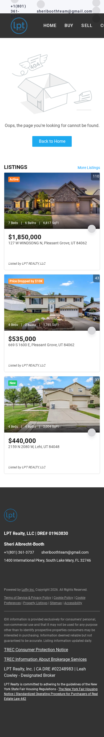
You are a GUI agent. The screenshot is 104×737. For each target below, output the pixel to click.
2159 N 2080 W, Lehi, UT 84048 (33, 447)
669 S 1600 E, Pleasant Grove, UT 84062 (41, 345)
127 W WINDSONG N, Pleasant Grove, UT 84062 (47, 243)
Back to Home (52, 141)
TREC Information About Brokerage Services (45, 659)
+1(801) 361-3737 (19, 552)
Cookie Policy (63, 598)
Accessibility (73, 603)
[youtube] (96, 10)
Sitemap (56, 603)
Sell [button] (86, 25)
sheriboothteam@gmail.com (65, 552)
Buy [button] (69, 25)
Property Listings (35, 603)
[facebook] (8, 572)
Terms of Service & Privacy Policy (27, 598)
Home (50, 25)
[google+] (40, 572)
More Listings (89, 167)
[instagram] (19, 572)
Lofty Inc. (28, 590)
